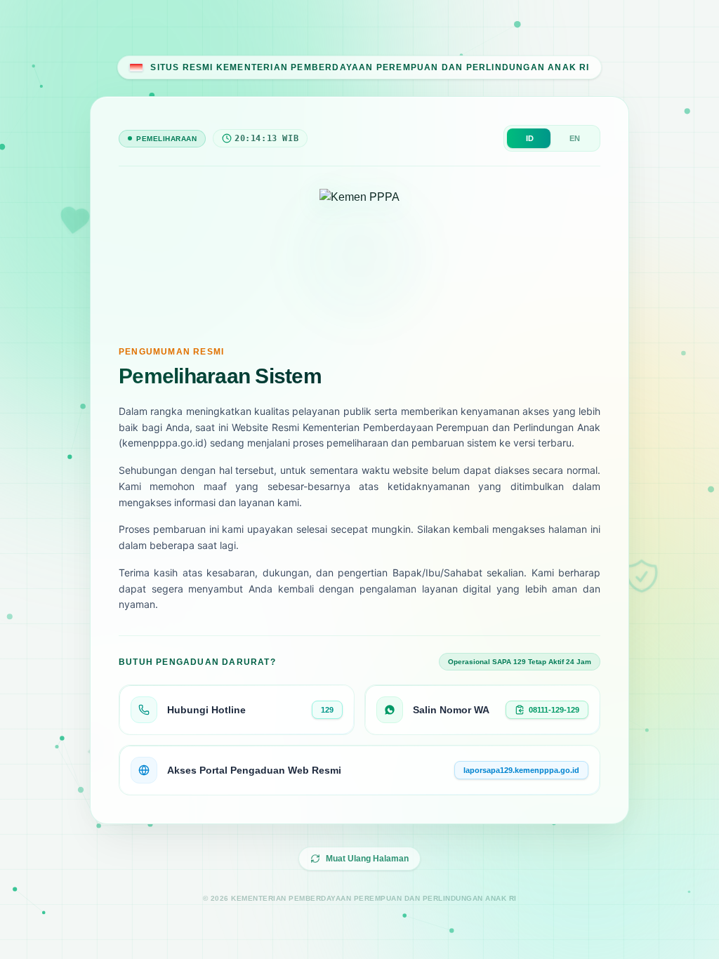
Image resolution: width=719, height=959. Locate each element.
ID (530, 138)
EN (574, 138)
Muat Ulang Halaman (367, 859)
